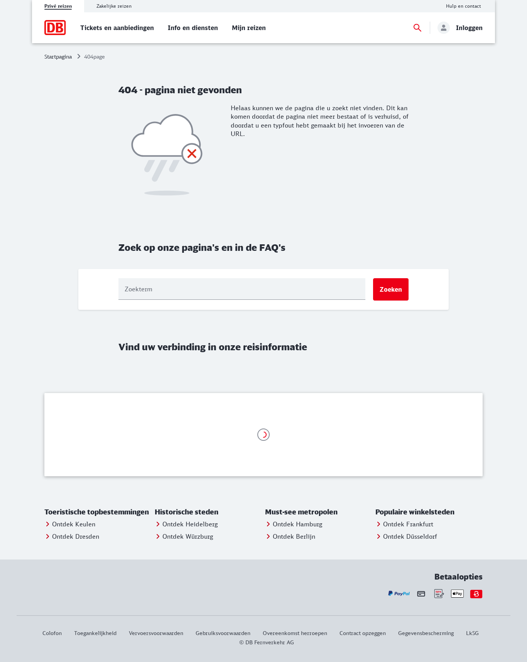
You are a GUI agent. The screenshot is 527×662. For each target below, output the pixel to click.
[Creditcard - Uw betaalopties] (421, 593)
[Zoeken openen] (417, 28)
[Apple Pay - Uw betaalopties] (457, 593)
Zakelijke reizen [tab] (114, 6)
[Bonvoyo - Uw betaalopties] (476, 593)
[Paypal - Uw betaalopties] (399, 593)
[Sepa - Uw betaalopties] (438, 593)
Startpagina (58, 56)
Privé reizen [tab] (58, 6)
